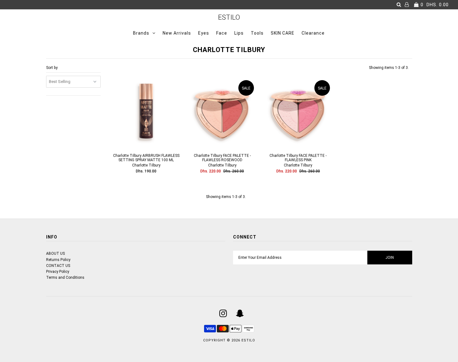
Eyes (203, 33)
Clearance (313, 33)
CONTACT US (58, 265)
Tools (257, 33)
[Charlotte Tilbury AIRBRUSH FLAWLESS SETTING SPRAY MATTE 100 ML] (146, 113)
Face (221, 33)
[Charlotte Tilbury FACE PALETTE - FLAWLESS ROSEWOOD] (222, 113)
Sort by (52, 67)
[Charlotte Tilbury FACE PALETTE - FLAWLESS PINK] (298, 113)
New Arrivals (177, 33)
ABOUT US (55, 253)
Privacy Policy (57, 271)
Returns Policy (58, 260)
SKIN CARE (282, 33)
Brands (141, 33)
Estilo (229, 17)
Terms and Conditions (65, 277)
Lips (239, 33)
